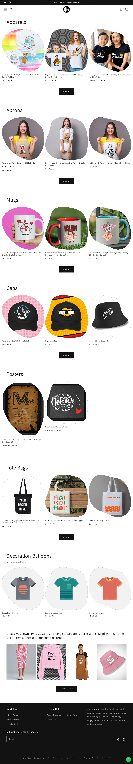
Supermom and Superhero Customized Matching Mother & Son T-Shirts (63, 76)
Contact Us (51, 719)
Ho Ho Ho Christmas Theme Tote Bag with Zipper (64, 521)
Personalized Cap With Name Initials (15, 341)
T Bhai (29, 758)
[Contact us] (128, 759)
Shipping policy (89, 758)
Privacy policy (63, 758)
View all (66, 91)
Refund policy (51, 758)
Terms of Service (13, 719)
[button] (5, 9)
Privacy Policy (12, 715)
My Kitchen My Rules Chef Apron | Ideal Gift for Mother (109, 163)
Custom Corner (66, 688)
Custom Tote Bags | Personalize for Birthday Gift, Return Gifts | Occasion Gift (20, 522)
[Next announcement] (90, 2)
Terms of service (76, 758)
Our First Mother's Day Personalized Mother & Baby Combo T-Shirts (21, 76)
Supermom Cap (51, 341)
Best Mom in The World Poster (56, 427)
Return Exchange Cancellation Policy (62, 715)
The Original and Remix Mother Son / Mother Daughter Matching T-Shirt (110, 76)
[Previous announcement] (42, 2)
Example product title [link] (10, 613)
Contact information (104, 758)
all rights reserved (38, 758)
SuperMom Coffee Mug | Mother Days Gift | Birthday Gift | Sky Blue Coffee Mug (108, 254)
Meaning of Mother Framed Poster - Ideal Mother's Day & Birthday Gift (22, 441)
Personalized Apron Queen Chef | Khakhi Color (19, 163)
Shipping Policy (12, 724)
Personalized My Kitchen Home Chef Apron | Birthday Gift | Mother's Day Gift (65, 164)
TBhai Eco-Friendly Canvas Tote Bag (103, 521)
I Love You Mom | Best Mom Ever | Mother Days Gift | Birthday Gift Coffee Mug (22, 254)
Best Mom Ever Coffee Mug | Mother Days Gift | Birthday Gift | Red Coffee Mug (63, 254)
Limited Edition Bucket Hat (99, 341)
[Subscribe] (50, 739)
